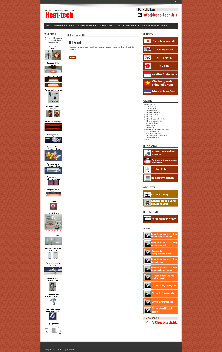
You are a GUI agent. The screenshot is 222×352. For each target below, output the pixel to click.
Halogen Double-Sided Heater (155, 119)
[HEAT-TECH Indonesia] (59, 17)
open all (146, 105)
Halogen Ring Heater (152, 117)
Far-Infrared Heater (151, 123)
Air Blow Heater (150, 106)
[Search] (176, 1)
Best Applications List (152, 138)
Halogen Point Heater (152, 113)
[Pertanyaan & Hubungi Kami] (157, 17)
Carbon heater (150, 125)
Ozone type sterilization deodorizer (157, 129)
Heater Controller (151, 111)
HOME (48, 25)
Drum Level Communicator (154, 133)
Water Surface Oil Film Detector (156, 135)
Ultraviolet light (150, 127)
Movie (147, 140)
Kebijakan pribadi (105, 25)
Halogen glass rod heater (153, 121)
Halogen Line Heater (152, 115)
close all (152, 105)
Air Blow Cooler (150, 108)
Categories (147, 100)
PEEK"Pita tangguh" (152, 131)
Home (71, 35)
